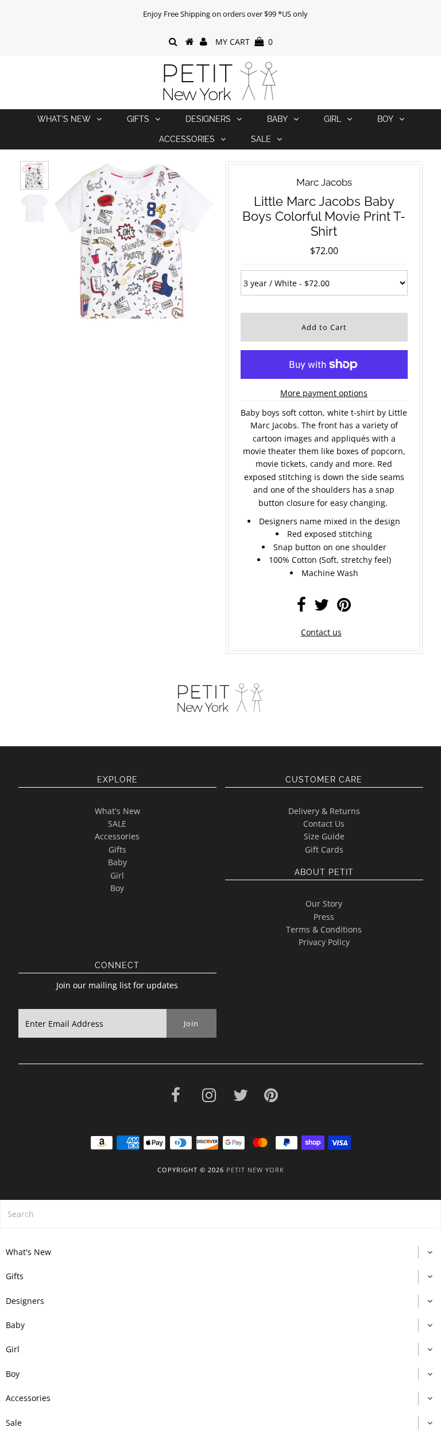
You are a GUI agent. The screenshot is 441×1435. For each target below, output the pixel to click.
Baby (277, 119)
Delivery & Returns (324, 810)
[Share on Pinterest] (344, 607)
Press (324, 916)
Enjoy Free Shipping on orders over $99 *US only (225, 14)
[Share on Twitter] (321, 607)
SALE (117, 823)
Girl (332, 119)
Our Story (323, 903)
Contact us (321, 632)
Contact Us (324, 823)
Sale (261, 139)
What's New (64, 119)
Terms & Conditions (324, 929)
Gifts (138, 119)
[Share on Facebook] (301, 607)
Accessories (187, 139)
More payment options (324, 392)
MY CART (244, 41)
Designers (208, 119)
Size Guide (324, 836)
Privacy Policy (324, 942)
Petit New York (255, 1169)
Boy (385, 119)
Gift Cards (324, 849)
